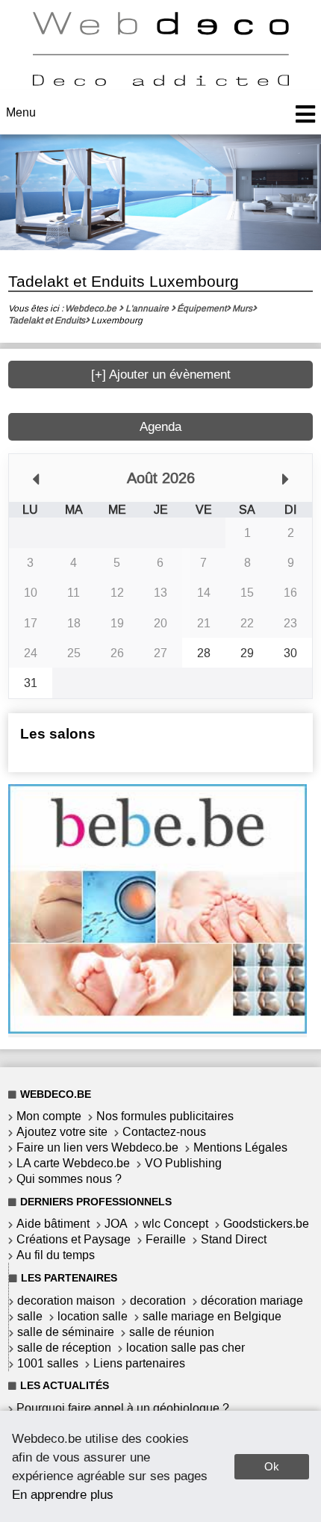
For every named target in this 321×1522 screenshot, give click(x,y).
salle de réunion (171, 1332)
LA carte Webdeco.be (73, 1163)
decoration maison (66, 1300)
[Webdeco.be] (160, 82)
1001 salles (47, 1363)
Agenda (160, 427)
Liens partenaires (139, 1363)
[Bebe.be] (157, 1029)
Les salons (58, 734)
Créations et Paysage (73, 1239)
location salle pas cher (185, 1347)
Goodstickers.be (266, 1223)
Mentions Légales (240, 1147)
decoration (158, 1300)
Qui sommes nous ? (69, 1179)
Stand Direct (234, 1239)
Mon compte (48, 1116)
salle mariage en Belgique (212, 1316)
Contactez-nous (164, 1132)
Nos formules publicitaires (165, 1116)
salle (30, 1316)
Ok (271, 1466)
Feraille (166, 1239)
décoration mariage (252, 1300)
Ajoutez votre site (61, 1132)
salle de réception (64, 1347)
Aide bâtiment (53, 1223)
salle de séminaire (65, 1332)
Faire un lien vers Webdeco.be (97, 1147)
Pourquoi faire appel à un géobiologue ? (122, 1408)
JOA (116, 1223)
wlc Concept (175, 1223)
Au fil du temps (55, 1255)
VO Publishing (183, 1163)
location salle (92, 1316)
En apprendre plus (62, 1494)
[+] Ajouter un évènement (161, 374)
